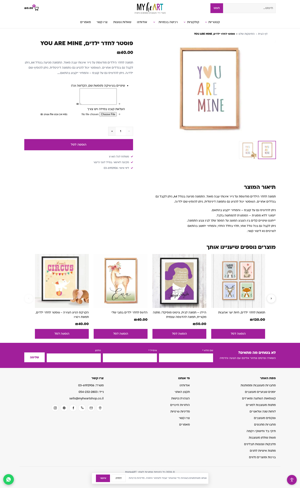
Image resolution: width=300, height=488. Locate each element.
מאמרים (85, 22)
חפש (217, 8)
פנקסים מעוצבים (265, 418)
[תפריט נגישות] (292, 480)
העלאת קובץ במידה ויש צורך (106, 109)
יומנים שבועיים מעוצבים (260, 392)
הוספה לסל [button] (238, 334)
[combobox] (249, 8)
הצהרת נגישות (180, 398)
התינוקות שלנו (246, 34)
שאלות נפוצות (122, 22)
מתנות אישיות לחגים (263, 451)
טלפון (98, 350)
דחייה (119, 478)
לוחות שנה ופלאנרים (263, 411)
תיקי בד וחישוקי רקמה (261, 431)
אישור (103, 478)
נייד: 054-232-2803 (91, 392)
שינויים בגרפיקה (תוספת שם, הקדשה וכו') (98, 86)
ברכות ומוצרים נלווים (262, 457)
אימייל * (152, 350)
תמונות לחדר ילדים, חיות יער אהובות (241, 312)
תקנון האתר (182, 392)
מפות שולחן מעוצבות (262, 438)
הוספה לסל (78, 145)
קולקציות (193, 22)
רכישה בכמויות (168, 22)
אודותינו (142, 22)
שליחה (34, 357)
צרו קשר (102, 22)
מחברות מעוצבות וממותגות (258, 385)
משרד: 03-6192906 (91, 385)
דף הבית (263, 34)
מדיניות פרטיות (180, 411)
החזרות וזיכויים (180, 405)
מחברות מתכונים (265, 425)
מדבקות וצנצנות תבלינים (260, 444)
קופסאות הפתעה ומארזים (259, 398)
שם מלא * (207, 350)
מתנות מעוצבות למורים (261, 405)
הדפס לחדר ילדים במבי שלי (129, 312)
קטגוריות (214, 22)
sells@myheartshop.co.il (86, 398)
